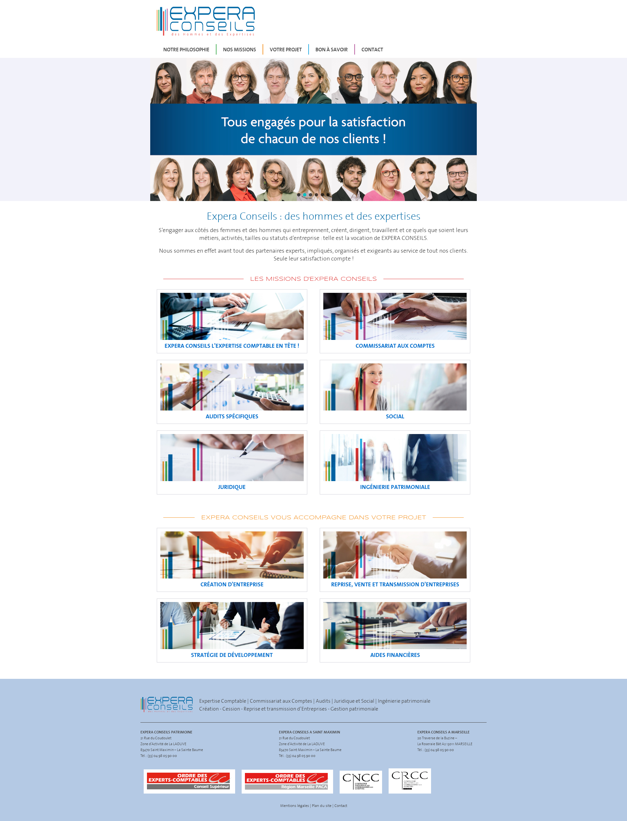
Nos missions (239, 49)
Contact (372, 49)
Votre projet (286, 49)
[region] (313, 129)
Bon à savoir (331, 49)
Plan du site (321, 805)
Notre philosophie (186, 49)
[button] (313, 129)
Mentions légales (294, 805)
